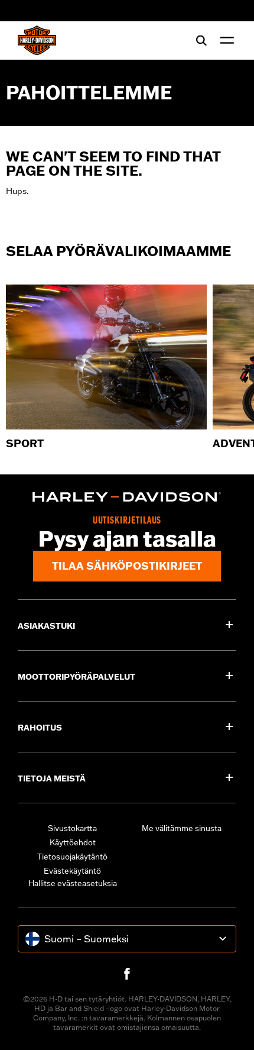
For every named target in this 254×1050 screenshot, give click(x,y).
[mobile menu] (224, 40)
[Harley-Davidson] (127, 497)
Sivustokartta (72, 828)
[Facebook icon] (127, 974)
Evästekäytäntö (72, 870)
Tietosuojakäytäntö (72, 856)
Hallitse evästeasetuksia (72, 883)
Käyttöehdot (73, 842)
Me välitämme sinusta (182, 828)
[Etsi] (201, 40)
